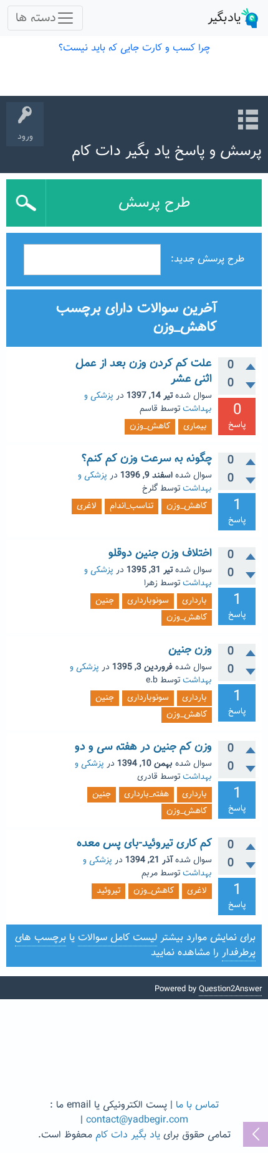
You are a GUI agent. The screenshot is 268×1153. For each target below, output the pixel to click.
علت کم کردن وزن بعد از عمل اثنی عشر (143, 371)
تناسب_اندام (131, 506)
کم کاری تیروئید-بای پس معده (144, 843)
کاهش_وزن (150, 426)
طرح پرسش (154, 203)
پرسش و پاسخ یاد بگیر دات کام (167, 151)
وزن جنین (190, 650)
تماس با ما (197, 1105)
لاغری (87, 506)
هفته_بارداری (146, 794)
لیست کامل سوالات (117, 938)
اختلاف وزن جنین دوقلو (160, 553)
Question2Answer (230, 989)
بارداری (194, 601)
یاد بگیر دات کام (127, 1135)
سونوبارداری (148, 601)
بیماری (195, 426)
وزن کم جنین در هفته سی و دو (143, 747)
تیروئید (108, 891)
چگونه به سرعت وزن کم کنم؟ (147, 459)
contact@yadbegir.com (137, 1120)
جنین (104, 601)
